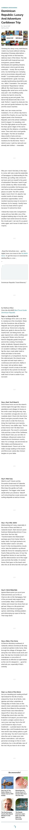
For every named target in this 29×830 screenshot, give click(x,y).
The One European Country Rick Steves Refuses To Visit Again (7, 815)
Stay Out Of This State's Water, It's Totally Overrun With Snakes (7, 793)
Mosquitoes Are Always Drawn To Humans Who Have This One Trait (21, 793)
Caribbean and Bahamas (9, 7)
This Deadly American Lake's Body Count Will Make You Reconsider (20, 816)
